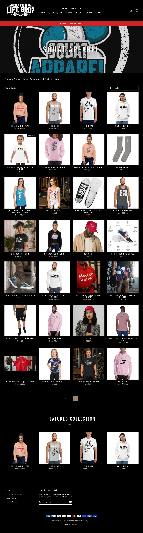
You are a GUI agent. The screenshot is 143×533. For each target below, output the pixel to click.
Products (76, 8)
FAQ (100, 12)
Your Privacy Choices (13, 494)
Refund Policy (10, 498)
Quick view (20, 121)
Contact (90, 12)
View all (71, 425)
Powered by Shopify (71, 524)
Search (7, 491)
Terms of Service (11, 502)
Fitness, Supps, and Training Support (62, 12)
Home (64, 8)
